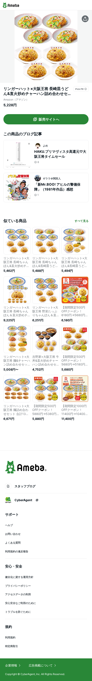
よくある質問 (13, 542)
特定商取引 (11, 646)
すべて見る (82, 221)
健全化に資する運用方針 (19, 577)
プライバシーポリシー (18, 585)
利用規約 (10, 637)
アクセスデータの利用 (18, 594)
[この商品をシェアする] (85, 18)
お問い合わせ (13, 533)
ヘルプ (9, 525)
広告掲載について (41, 665)
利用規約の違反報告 (16, 551)
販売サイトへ (49, 119)
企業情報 (11, 665)
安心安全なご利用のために (20, 603)
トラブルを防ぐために (18, 611)
